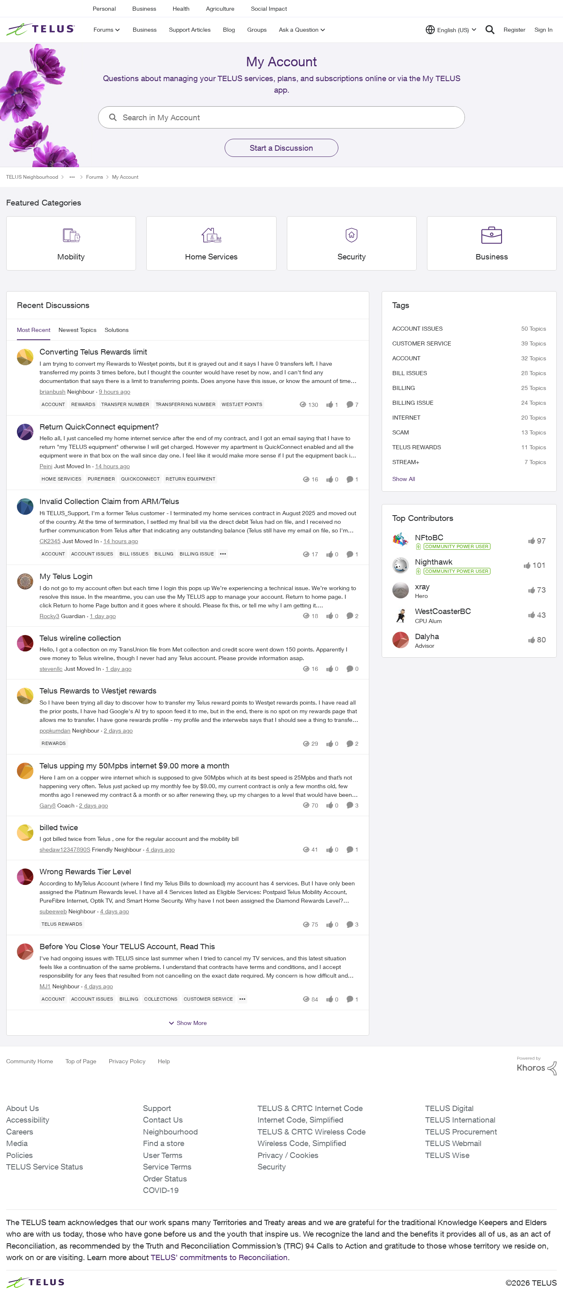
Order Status (165, 1178)
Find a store (163, 1143)
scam (400, 432)
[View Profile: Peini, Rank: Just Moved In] (25, 432)
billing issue (413, 402)
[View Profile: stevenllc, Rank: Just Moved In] (25, 643)
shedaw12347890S (65, 849)
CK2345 (50, 540)
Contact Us (163, 1119)
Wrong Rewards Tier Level (85, 871)
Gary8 (48, 805)
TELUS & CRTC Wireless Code (312, 1131)
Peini (46, 465)
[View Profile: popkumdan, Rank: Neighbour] (25, 696)
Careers (19, 1131)
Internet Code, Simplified (300, 1119)
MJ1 (45, 986)
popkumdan (55, 730)
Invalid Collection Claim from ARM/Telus (109, 501)
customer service (421, 343)
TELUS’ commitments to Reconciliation (219, 1257)
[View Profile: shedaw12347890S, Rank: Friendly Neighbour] (25, 832)
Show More (192, 1022)
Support (157, 1108)
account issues (417, 328)
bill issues (409, 372)
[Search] (490, 30)
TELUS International (460, 1119)
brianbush (53, 391)
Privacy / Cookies (288, 1155)
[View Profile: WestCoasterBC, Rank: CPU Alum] (400, 615)
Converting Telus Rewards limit (93, 351)
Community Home (29, 1061)
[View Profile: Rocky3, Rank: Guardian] (25, 581)
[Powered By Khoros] (537, 1066)
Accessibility (27, 1119)
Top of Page (81, 1061)
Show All (403, 478)
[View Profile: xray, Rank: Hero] (400, 590)
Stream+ (405, 461)
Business (144, 8)
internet (406, 417)
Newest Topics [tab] (77, 329)
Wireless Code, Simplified (302, 1143)
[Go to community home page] (41, 29)
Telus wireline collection (80, 637)
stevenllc (51, 668)
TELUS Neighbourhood (32, 177)
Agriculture (220, 8)
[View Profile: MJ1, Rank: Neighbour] (25, 951)
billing (403, 387)
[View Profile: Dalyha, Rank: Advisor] (400, 640)
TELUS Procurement (461, 1131)
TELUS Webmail (453, 1143)
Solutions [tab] (117, 329)
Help (164, 1061)
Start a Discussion (281, 147)
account (406, 358)
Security (272, 1166)
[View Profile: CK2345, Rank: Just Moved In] (25, 506)
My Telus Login (66, 576)
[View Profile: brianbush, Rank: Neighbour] (25, 357)
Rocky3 (49, 615)
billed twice (59, 827)
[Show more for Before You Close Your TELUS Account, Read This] (242, 999)
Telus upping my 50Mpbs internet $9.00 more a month (135, 765)
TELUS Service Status (44, 1166)
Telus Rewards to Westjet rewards (98, 690)
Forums (94, 177)
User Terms (163, 1155)
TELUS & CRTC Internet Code (310, 1108)
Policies (19, 1155)
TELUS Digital (449, 1108)
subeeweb (53, 911)
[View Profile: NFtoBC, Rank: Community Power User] (400, 540)
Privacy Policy (127, 1061)
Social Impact (269, 8)
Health (181, 8)
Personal (104, 8)
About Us (22, 1108)
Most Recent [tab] (33, 329)
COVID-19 (161, 1190)
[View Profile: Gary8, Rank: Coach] (25, 771)
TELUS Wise (447, 1155)
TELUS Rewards (416, 447)
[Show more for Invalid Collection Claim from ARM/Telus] (223, 553)
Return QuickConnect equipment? (99, 426)
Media (17, 1143)
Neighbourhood (170, 1131)
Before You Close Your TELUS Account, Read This (127, 946)
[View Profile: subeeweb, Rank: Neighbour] (25, 876)
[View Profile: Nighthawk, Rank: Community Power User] (400, 565)
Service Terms (167, 1166)
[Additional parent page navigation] (72, 177)
